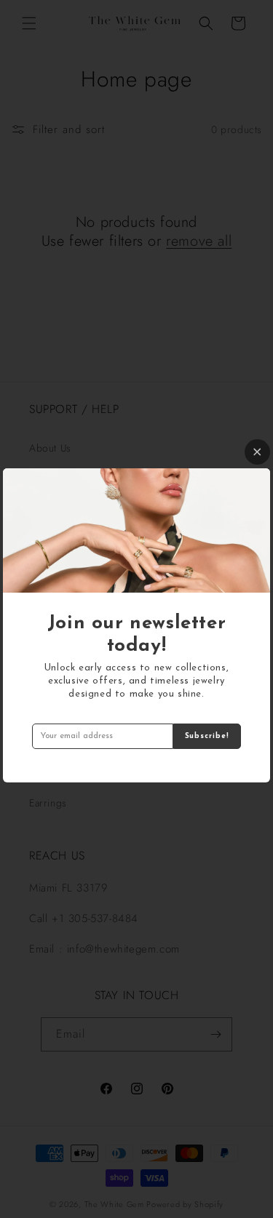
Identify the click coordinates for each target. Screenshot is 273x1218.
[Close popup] (257, 452)
